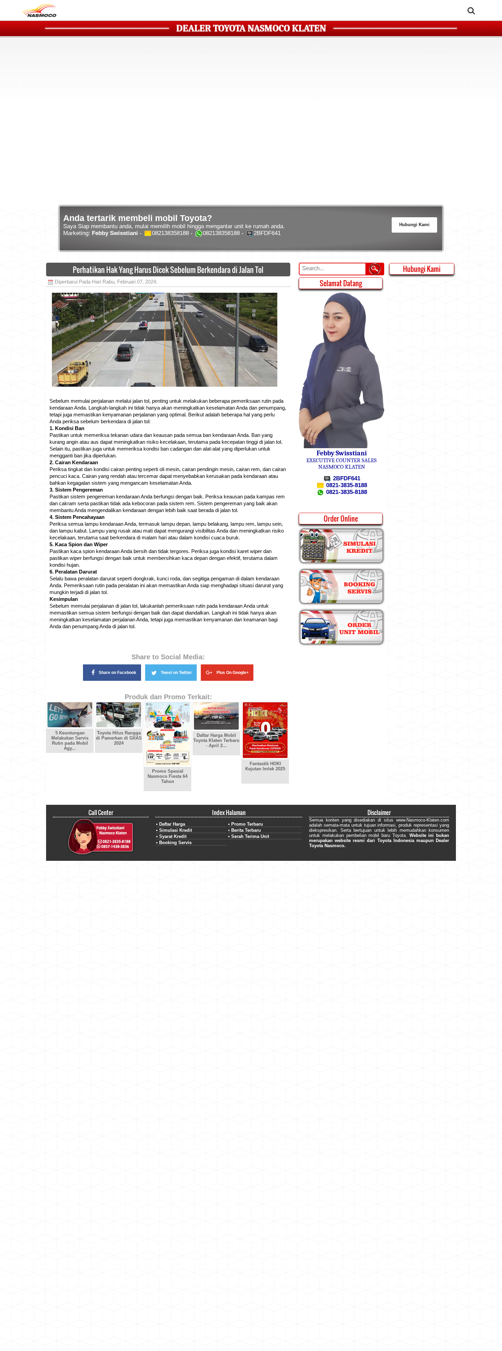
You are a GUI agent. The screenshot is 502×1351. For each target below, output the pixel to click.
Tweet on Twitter (176, 672)
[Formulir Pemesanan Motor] (341, 642)
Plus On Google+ (233, 672)
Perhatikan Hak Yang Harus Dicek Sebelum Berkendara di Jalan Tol (168, 269)
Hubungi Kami (414, 224)
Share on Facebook (117, 672)
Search (471, 6)
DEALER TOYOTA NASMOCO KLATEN (251, 28)
